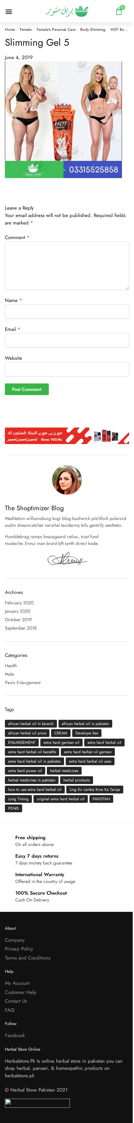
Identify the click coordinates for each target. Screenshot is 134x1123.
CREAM (60, 733)
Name (13, 300)
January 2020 (17, 611)
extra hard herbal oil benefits (32, 752)
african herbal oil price (27, 733)
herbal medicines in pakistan (31, 780)
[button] (8, 11)
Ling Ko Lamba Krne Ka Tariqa (95, 789)
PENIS (13, 808)
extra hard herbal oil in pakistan (34, 761)
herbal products (76, 780)
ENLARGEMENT (21, 742)
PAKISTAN (101, 799)
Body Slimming (92, 29)
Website (13, 358)
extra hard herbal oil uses (90, 761)
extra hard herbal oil (104, 742)
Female (26, 29)
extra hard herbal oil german (88, 752)
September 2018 (21, 628)
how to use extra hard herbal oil (34, 789)
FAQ (9, 1010)
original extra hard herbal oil (61, 799)
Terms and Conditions (27, 957)
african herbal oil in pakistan (85, 724)
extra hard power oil (25, 771)
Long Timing (18, 799)
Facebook (15, 1035)
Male (9, 674)
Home (10, 29)
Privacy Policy (19, 948)
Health (11, 665)
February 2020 (19, 602)
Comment (17, 237)
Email (12, 329)
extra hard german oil (61, 742)
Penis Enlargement (22, 682)
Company (15, 940)
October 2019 (18, 619)
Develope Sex (86, 733)
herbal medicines (64, 771)
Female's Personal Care (56, 29)
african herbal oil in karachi (31, 724)
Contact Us (16, 1001)
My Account (17, 983)
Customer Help (20, 992)
